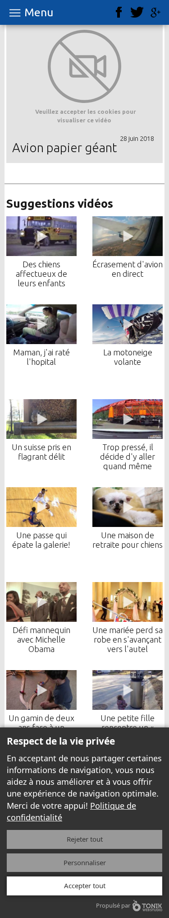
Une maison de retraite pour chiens (127, 540)
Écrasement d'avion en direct (127, 269)
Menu (38, 12)
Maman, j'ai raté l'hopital (41, 357)
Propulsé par (113, 905)
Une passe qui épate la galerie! (41, 540)
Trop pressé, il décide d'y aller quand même (127, 457)
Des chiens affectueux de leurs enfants (41, 274)
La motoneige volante (127, 357)
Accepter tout (84, 885)
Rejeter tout (85, 838)
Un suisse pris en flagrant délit (41, 452)
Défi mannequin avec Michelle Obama (41, 639)
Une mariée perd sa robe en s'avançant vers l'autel (127, 639)
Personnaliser (85, 862)
